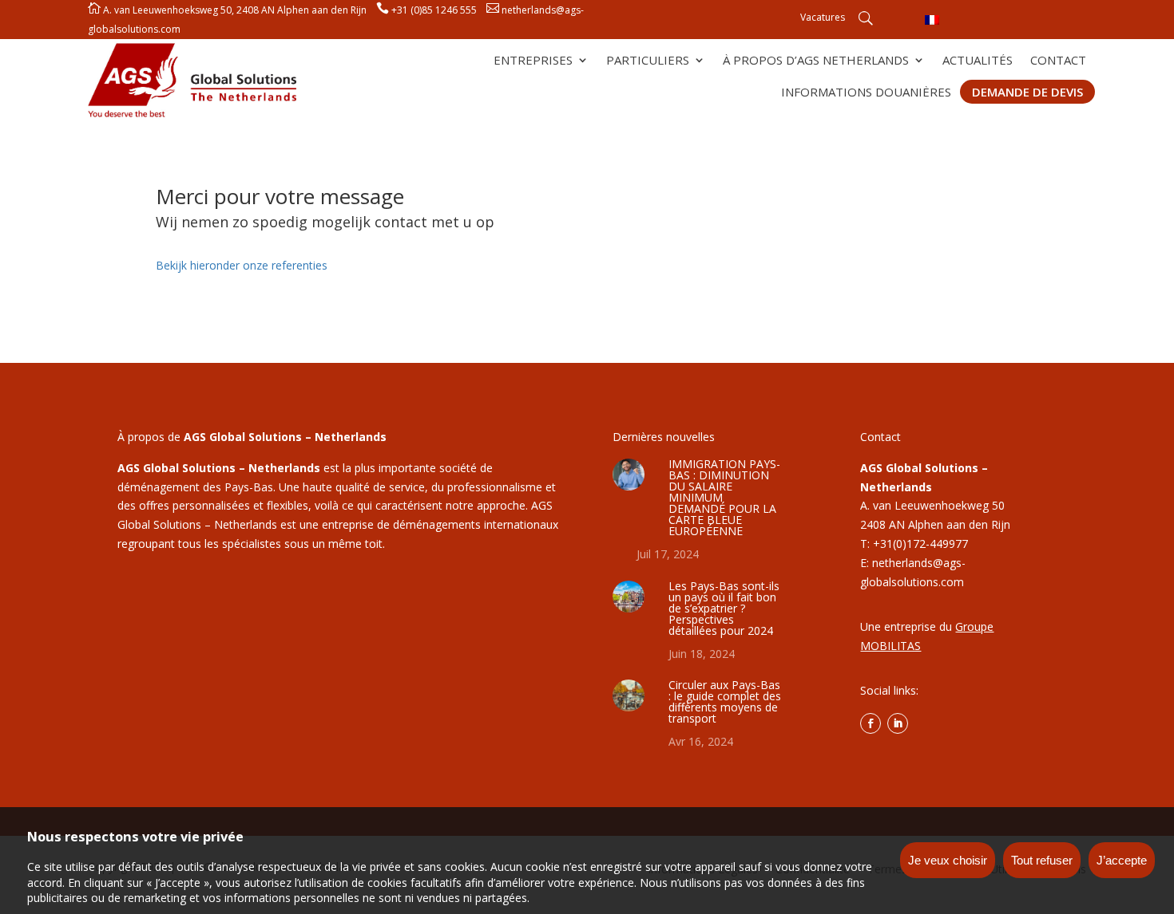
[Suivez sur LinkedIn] (897, 723)
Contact (1058, 61)
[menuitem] (932, 19)
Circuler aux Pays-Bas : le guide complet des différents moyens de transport (724, 701)
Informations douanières (866, 93)
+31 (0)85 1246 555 (434, 10)
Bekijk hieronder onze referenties (241, 265)
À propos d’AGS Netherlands (816, 61)
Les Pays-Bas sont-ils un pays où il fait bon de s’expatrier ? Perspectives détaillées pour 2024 (723, 608)
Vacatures (822, 18)
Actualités (977, 61)
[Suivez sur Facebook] (870, 723)
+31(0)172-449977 (920, 543)
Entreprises (533, 61)
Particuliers (647, 61)
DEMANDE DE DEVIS (1027, 92)
